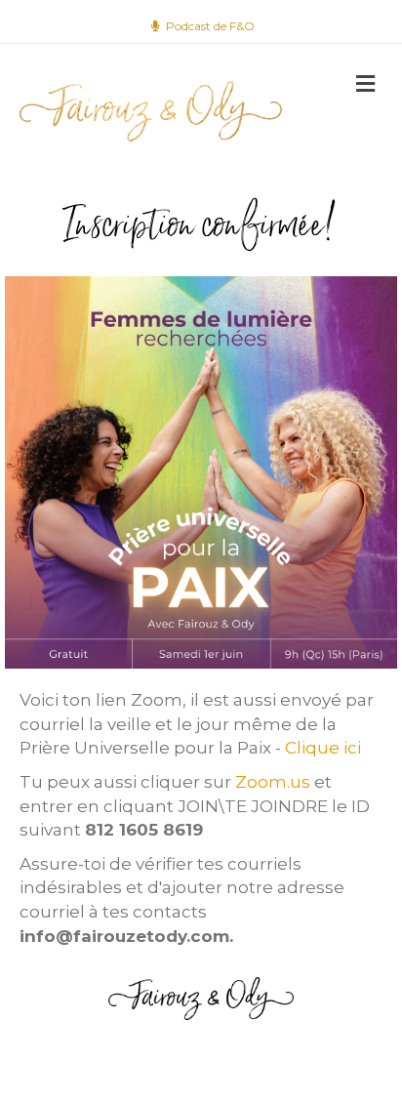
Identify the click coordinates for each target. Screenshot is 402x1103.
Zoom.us (272, 782)
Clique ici (325, 747)
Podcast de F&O (209, 26)
